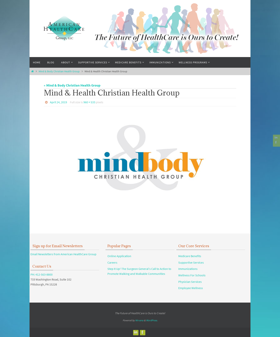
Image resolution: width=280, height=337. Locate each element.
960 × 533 (89, 102)
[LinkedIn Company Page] (276, 138)
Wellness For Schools (192, 275)
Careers (112, 262)
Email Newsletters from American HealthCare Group (63, 254)
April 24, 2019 (58, 102)
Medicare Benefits (189, 256)
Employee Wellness (190, 288)
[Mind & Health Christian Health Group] (140, 159)
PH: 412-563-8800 (41, 274)
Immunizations (188, 269)
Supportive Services (191, 262)
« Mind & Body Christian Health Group (72, 85)
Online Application (119, 256)
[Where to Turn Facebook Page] (276, 142)
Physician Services (190, 282)
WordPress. (152, 320)
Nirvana (139, 320)
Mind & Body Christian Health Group (59, 71)
